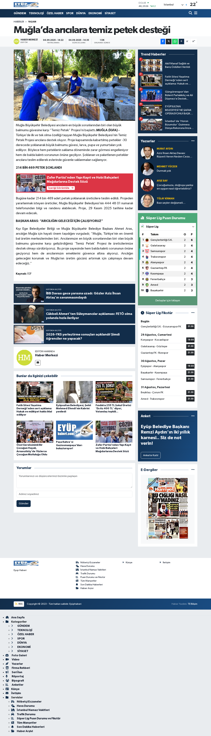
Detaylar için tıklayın (167, 300)
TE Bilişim (192, 604)
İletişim (166, 562)
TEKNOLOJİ (36, 13)
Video (15, 659)
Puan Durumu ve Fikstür (92, 577)
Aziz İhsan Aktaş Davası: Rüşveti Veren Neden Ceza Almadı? (173, 155)
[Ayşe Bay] (147, 184)
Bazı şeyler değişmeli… (171, 202)
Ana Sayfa (18, 617)
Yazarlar (17, 663)
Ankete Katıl (150, 455)
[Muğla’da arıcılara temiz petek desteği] (74, 85)
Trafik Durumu (87, 573)
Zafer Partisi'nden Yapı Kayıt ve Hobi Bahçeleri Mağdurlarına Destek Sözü (113, 448)
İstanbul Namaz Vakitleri (93, 570)
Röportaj (17, 676)
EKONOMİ (95, 13)
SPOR (69, 13)
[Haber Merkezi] (24, 357)
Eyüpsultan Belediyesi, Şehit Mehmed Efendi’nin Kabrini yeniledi (73, 408)
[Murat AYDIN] (147, 152)
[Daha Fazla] (181, 41)
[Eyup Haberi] (26, 4)
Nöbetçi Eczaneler (90, 562)
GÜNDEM (20, 13)
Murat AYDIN (165, 149)
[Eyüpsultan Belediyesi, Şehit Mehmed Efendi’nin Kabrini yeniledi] (74, 392)
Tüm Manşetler (88, 581)
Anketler (17, 684)
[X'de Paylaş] (168, 41)
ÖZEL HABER (55, 13)
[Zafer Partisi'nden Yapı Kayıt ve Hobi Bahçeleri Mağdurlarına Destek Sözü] (114, 431)
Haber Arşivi (86, 588)
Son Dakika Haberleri (91, 584)
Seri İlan (16, 672)
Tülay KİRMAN (165, 198)
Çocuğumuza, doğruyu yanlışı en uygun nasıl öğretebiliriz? (175, 187)
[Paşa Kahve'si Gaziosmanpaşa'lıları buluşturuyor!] (74, 430)
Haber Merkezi (46, 355)
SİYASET (110, 13)
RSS (20, 604)
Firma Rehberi (20, 668)
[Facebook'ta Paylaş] (163, 41)
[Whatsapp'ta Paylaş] (175, 41)
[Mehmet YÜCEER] (147, 168)
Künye (129, 562)
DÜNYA (81, 13)
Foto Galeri (19, 655)
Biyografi (17, 680)
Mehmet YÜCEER (167, 166)
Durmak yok (164, 170)
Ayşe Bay (162, 181)
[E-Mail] (38, 363)
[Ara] (191, 13)
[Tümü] (193, 141)
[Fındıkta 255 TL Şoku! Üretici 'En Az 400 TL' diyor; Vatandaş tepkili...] (114, 392)
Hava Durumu (87, 566)
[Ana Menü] (195, 13)
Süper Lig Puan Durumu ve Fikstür (38, 718)
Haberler (19, 22)
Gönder (24, 503)
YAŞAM (32, 22)
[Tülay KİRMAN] (147, 200)
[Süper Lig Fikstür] (193, 313)
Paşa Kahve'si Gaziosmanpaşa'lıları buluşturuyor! (69, 445)
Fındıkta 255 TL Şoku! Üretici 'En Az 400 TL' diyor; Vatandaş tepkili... (113, 408)
